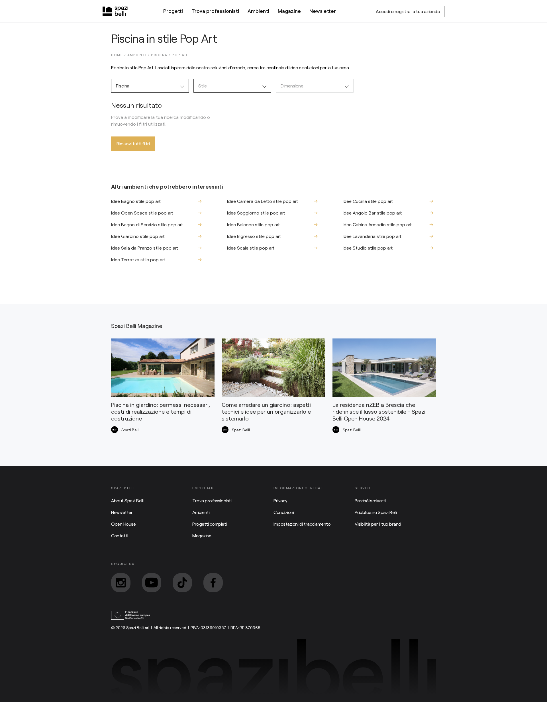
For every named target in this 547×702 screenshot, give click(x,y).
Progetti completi (209, 523)
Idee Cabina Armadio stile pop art (377, 224)
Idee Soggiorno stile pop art (256, 212)
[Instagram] (120, 582)
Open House (123, 523)
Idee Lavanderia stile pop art (372, 236)
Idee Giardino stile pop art (138, 236)
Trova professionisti (215, 11)
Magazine (289, 11)
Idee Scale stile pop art (250, 247)
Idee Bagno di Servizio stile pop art (147, 224)
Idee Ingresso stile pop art (254, 236)
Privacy (280, 500)
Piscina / (161, 55)
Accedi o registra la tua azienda (408, 11)
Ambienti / (139, 55)
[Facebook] (213, 582)
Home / (119, 55)
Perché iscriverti (370, 500)
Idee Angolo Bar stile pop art (372, 212)
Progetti (173, 11)
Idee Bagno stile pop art (136, 201)
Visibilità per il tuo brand (378, 523)
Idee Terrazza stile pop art (138, 259)
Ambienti (258, 11)
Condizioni (284, 512)
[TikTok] (182, 582)
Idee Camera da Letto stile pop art (262, 201)
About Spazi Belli (127, 500)
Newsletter (322, 11)
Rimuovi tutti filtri (133, 143)
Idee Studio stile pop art (368, 247)
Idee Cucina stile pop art (368, 201)
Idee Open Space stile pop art (142, 212)
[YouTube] (151, 582)
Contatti (119, 535)
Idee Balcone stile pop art (253, 224)
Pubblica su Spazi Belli (376, 512)
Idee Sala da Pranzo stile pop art (144, 247)
